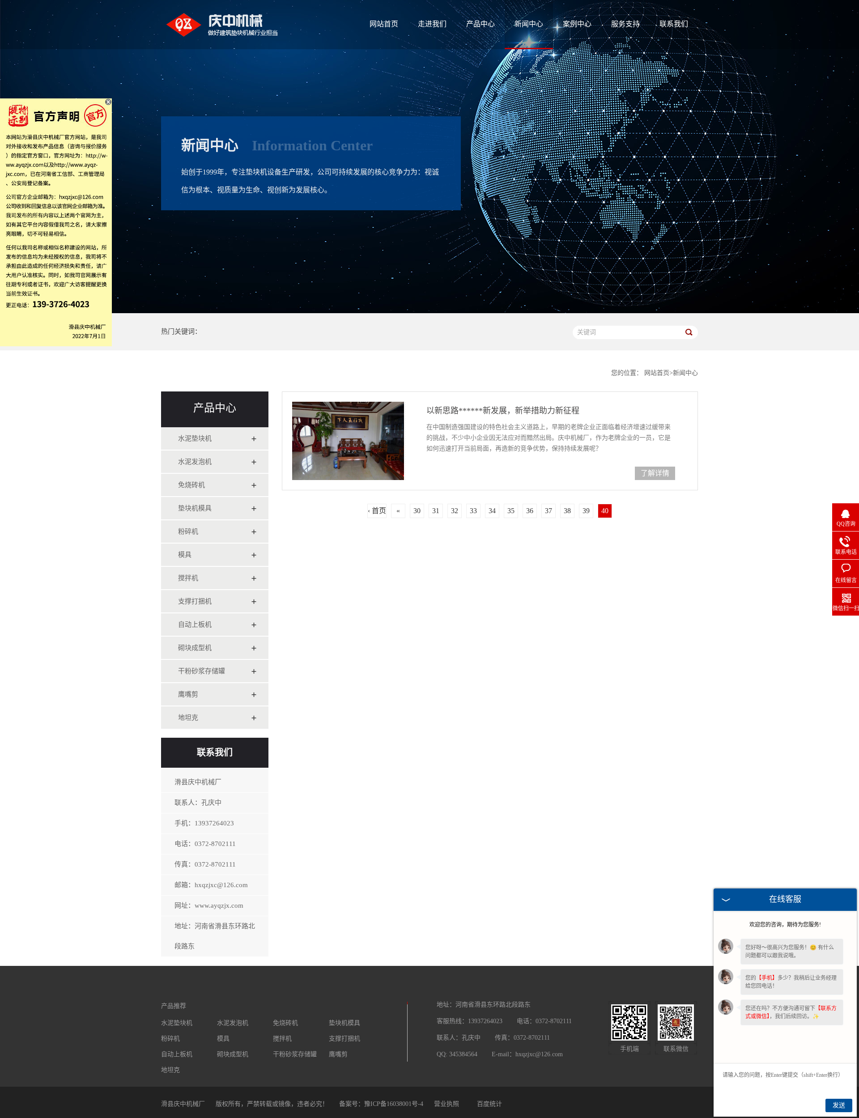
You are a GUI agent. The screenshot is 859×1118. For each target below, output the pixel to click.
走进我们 (432, 24)
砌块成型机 (195, 647)
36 (529, 510)
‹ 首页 (377, 510)
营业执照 (446, 1104)
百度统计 (489, 1104)
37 (548, 510)
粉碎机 (188, 531)
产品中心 (480, 24)
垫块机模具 (195, 508)
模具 (184, 554)
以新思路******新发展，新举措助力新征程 (502, 410)
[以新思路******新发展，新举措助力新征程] (348, 441)
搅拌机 (188, 578)
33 (473, 510)
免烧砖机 (191, 485)
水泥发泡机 (195, 461)
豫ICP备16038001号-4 (393, 1104)
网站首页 (384, 24)
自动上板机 (195, 624)
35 (511, 510)
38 (567, 510)
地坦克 (188, 717)
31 (435, 510)
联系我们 (673, 24)
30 (417, 510)
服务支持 (625, 24)
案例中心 (577, 24)
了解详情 (655, 473)
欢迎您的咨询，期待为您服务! (785, 925)
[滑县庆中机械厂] (239, 44)
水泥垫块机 (195, 438)
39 (586, 510)
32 (454, 510)
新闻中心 (529, 24)
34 (492, 510)
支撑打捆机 (195, 601)
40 (604, 510)
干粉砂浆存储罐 (201, 671)
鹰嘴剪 (188, 694)
